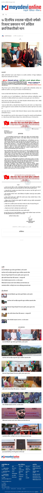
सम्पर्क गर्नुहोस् (19, 489)
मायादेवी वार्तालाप (20, 479)
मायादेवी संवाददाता (8, 36)
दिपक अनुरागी (37, 469)
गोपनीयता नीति (13, 489)
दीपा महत (36, 476)
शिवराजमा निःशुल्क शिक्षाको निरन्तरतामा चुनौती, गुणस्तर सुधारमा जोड (15, 275)
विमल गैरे (37, 479)
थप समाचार (21, 327)
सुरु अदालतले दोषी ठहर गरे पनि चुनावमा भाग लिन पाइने (13, 452)
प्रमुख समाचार (14, 468)
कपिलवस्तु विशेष (14, 473)
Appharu (36, 492)
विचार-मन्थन (28, 466)
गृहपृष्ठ (13, 466)
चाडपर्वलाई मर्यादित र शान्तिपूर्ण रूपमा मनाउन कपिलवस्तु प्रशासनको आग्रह (16, 285)
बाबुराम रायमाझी (36, 472)
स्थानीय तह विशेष (27, 472)
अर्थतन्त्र (13, 472)
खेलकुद (20, 468)
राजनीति (13, 470)
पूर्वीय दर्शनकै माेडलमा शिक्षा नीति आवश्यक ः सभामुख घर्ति (13, 277)
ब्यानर (27, 476)
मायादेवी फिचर (21, 475)
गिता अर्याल (37, 478)
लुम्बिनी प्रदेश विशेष (21, 472)
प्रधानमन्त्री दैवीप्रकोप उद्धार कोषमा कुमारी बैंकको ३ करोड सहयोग (14, 270)
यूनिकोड (24, 489)
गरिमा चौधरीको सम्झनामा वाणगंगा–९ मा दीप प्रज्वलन (12, 280)
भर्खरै (3, 267)
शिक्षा (26, 474)
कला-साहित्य (14, 475)
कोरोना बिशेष (21, 466)
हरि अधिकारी (36, 466)
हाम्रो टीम (3, 489)
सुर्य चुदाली (36, 474)
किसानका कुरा (14, 477)
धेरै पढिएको (5, 291)
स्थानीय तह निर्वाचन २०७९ (28, 469)
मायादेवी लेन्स (21, 476)
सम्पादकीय (27, 478)
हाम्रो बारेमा (8, 489)
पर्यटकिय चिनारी (21, 470)
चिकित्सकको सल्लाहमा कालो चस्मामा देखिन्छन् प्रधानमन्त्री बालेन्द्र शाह (15, 283)
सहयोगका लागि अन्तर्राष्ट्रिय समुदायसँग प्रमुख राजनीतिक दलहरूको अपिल (16, 272)
